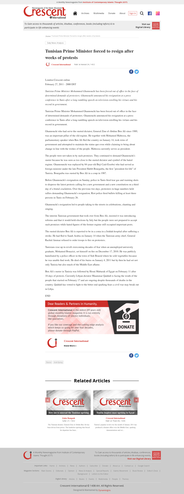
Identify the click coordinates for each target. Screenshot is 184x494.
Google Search (144, 466)
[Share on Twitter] (136, 71)
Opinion (71, 471)
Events (91, 479)
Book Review (138, 471)
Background (82, 474)
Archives (62, 466)
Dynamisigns (104, 490)
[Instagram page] (157, 13)
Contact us (129, 466)
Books (81, 479)
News (72, 466)
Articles (72, 479)
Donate (105, 466)
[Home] (74, 13)
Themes (125, 479)
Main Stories (46, 471)
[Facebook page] (149, 13)
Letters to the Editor (100, 474)
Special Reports (102, 471)
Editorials (59, 471)
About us (116, 466)
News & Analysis (85, 471)
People (115, 479)
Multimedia (103, 479)
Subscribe (94, 466)
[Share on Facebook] (131, 71)
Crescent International (115, 418)
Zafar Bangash (68, 418)
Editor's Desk (152, 471)
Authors (82, 466)
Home (52, 466)
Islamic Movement (120, 471)
